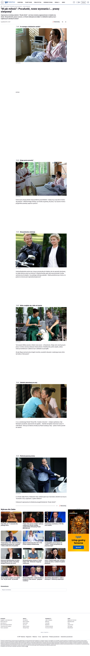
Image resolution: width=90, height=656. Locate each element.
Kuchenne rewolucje (49, 626)
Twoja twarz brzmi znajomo (6, 626)
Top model (47, 623)
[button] (78, 2)
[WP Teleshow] (11, 2)
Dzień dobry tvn (3, 623)
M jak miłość (25, 623)
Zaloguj (83, 2)
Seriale (57, 2)
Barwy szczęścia (26, 621)
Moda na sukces (26, 626)
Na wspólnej (25, 620)
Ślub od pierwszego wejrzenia (6, 624)
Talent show (28, 2)
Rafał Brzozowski (71, 621)
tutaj (27, 646)
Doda (69, 623)
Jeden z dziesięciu (48, 620)
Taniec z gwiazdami (4, 627)
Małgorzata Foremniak (72, 620)
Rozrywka (20, 2)
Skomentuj (57, 21)
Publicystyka (37, 2)
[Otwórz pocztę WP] (74, 2)
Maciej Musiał (70, 627)
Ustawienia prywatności (66, 636)
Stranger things (26, 627)
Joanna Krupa (70, 624)
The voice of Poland (49, 627)
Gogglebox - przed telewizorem (6, 620)
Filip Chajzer (70, 626)
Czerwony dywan (48, 2)
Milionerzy (47, 621)
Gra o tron (25, 624)
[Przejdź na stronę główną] (2, 3)
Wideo (63, 2)
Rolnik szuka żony (4, 621)
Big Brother (47, 624)
